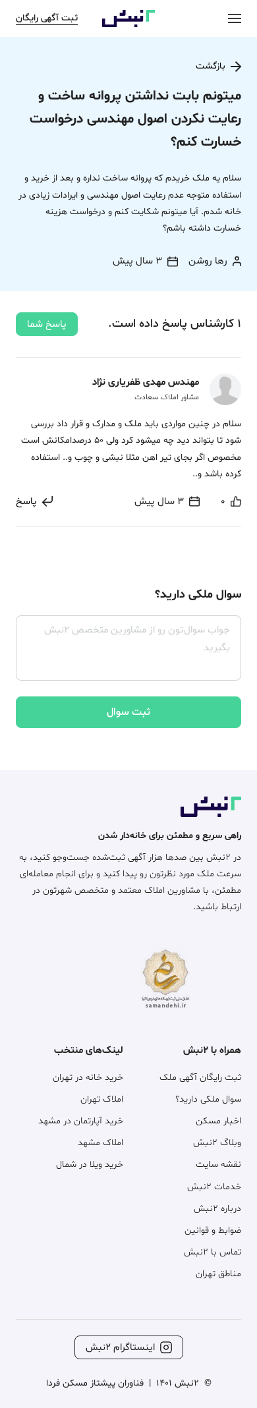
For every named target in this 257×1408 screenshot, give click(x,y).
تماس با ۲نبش (212, 1252)
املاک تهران (101, 1099)
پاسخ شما (47, 324)
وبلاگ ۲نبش (217, 1143)
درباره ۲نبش (217, 1208)
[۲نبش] (128, 24)
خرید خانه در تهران (88, 1077)
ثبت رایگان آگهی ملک (200, 1077)
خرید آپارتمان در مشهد (80, 1121)
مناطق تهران (218, 1274)
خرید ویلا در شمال (89, 1164)
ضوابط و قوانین (213, 1230)
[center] (234, 18)
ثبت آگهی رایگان (47, 18)
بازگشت (210, 66)
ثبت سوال (128, 712)
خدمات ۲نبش (214, 1187)
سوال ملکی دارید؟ (208, 1099)
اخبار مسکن (218, 1121)
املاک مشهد (100, 1143)
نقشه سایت (218, 1164)
